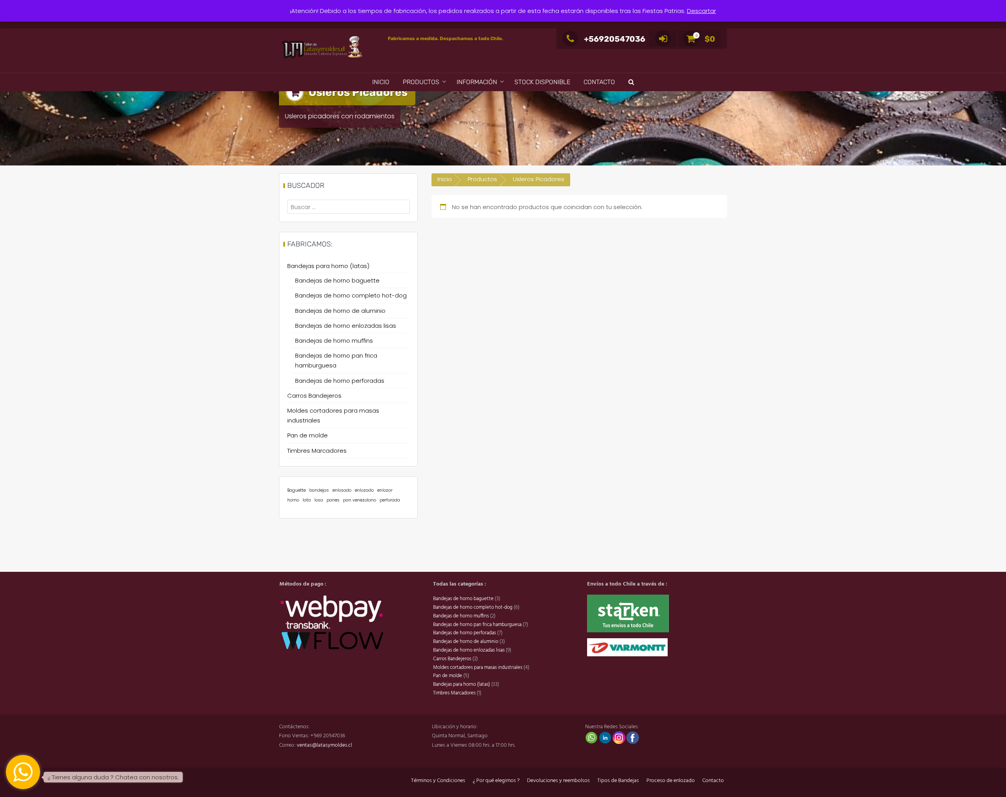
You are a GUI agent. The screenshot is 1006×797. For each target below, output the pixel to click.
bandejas (319, 490)
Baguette (296, 490)
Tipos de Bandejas (618, 780)
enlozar (385, 490)
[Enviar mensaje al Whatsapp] (592, 737)
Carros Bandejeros (314, 395)
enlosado (341, 490)
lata (307, 500)
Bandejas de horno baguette (337, 280)
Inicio (380, 82)
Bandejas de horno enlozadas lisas (345, 325)
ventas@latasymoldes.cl (324, 745)
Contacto (599, 82)
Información (477, 82)
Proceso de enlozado (670, 780)
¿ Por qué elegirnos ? (496, 780)
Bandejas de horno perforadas (339, 380)
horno (293, 500)
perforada (390, 500)
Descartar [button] (701, 11)
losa (318, 500)
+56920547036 (614, 39)
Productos (421, 82)
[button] (631, 82)
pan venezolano (359, 500)
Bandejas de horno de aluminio (340, 311)
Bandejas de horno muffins (334, 340)
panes (333, 500)
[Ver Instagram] (619, 737)
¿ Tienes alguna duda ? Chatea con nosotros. (113, 777)
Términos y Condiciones (438, 780)
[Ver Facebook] (632, 737)
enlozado (364, 490)
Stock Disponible (542, 82)
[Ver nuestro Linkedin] (606, 737)
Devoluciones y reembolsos (558, 780)
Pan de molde (307, 435)
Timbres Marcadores (317, 450)
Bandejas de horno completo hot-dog (351, 295)
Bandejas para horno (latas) (328, 266)
